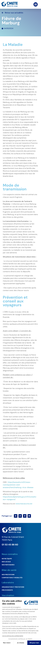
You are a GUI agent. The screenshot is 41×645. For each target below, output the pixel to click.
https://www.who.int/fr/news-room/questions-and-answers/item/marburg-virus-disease (18, 485)
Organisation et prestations (13, 587)
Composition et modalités (12, 578)
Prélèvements (7, 590)
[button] (35, 4)
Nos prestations (8, 575)
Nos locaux (6, 562)
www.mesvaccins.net (24, 504)
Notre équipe (7, 559)
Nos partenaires (8, 565)
